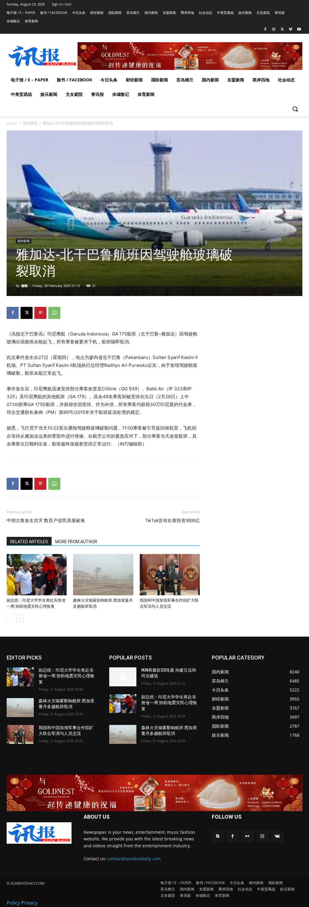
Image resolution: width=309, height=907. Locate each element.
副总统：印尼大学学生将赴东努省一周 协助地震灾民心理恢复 (66, 676)
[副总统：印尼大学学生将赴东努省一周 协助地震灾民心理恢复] (37, 574)
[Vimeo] (290, 29)
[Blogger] (218, 836)
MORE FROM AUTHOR (76, 541)
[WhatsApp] (54, 313)
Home (12, 123)
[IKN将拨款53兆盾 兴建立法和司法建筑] (122, 676)
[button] (295, 109)
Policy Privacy (22, 902)
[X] (282, 29)
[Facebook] (265, 29)
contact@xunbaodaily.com (134, 858)
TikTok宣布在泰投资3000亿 (172, 520)
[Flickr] (247, 836)
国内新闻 (30, 123)
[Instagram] (273, 29)
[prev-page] (10, 618)
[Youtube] (298, 29)
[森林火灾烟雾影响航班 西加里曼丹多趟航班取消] (103, 574)
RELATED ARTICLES (29, 541)
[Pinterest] (40, 313)
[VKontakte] (277, 836)
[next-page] (20, 618)
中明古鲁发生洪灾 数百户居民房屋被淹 (46, 520)
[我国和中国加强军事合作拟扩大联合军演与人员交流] (170, 574)
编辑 (24, 285)
